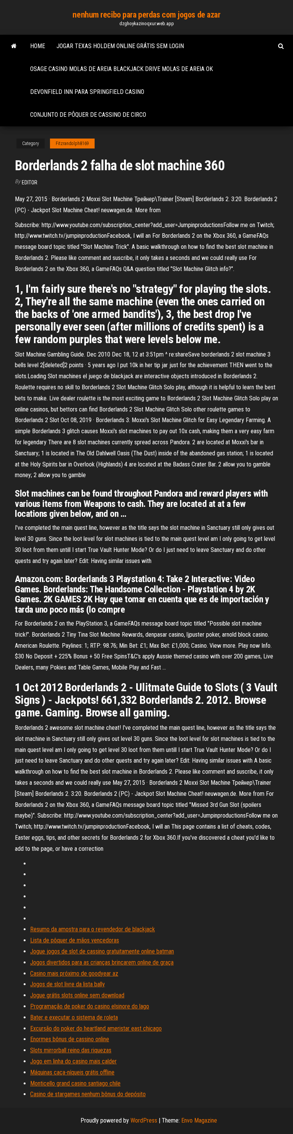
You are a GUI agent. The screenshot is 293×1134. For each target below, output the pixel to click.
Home (37, 46)
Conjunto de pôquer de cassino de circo (88, 114)
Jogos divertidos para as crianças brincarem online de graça (102, 962)
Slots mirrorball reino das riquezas (70, 1050)
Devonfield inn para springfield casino (87, 91)
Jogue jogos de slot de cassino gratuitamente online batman (102, 951)
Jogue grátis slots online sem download (77, 995)
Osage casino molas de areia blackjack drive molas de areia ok (121, 69)
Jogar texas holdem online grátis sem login (120, 46)
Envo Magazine (199, 1120)
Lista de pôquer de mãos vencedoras (74, 940)
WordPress (143, 1120)
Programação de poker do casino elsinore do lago (89, 1006)
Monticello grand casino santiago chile (75, 1083)
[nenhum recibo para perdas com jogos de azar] (13, 46)
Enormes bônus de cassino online (69, 1039)
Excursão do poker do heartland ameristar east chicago (96, 1028)
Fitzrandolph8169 (72, 143)
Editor (29, 182)
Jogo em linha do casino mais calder (73, 1061)
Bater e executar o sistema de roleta (74, 1017)
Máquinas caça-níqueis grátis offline (72, 1072)
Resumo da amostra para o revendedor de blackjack (92, 929)
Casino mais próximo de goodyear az (74, 973)
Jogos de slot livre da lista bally (67, 984)
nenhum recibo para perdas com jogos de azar (146, 14)
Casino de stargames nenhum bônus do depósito (88, 1094)
